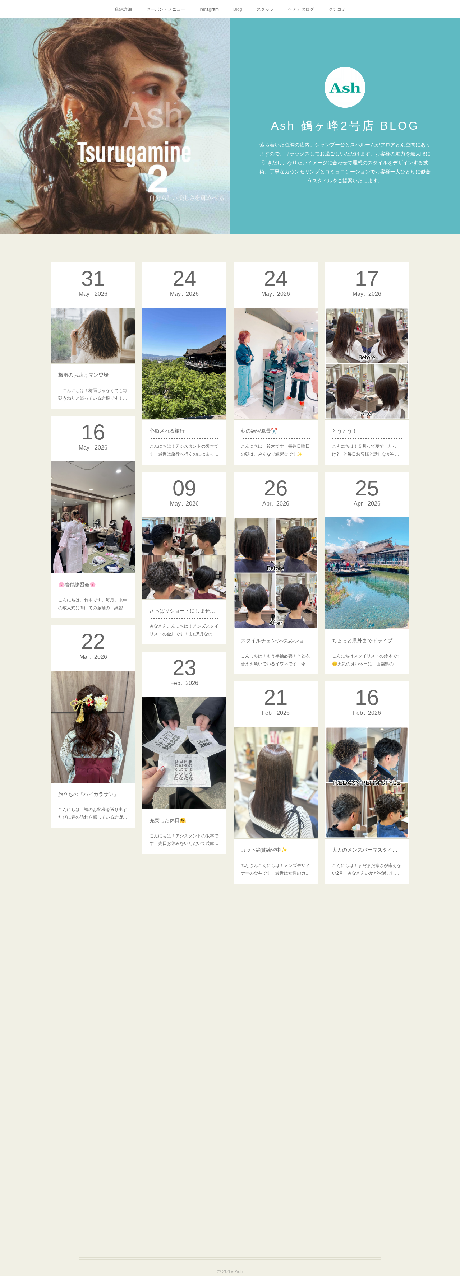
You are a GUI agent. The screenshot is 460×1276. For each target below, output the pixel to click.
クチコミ (337, 9)
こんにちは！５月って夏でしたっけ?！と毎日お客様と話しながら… (365, 450)
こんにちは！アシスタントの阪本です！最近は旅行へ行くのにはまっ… (184, 450)
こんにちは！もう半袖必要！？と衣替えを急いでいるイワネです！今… (275, 659)
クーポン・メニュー (165, 9)
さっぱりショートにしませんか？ (184, 610)
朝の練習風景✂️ (259, 430)
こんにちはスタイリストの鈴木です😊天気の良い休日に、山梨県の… (366, 659)
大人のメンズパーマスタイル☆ (367, 849)
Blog (237, 9)
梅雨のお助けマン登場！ (86, 374)
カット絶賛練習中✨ (264, 849)
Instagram (209, 9)
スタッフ (265, 9)
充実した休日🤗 (168, 820)
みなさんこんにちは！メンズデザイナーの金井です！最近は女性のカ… (275, 869)
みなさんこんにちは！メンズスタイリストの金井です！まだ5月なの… (184, 630)
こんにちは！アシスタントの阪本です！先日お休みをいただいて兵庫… (184, 839)
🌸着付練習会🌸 (77, 584)
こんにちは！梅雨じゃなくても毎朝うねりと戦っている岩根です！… (92, 394)
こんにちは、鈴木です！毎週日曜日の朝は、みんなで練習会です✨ (275, 450)
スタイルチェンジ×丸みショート (275, 640)
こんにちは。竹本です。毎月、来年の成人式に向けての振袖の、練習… (92, 603)
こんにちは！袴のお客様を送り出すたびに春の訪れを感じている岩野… (92, 813)
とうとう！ (344, 430)
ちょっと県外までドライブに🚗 (367, 640)
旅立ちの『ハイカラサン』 (88, 793)
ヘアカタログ (301, 9)
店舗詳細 (123, 9)
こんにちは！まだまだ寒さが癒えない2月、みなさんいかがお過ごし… (366, 869)
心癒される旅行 (167, 430)
